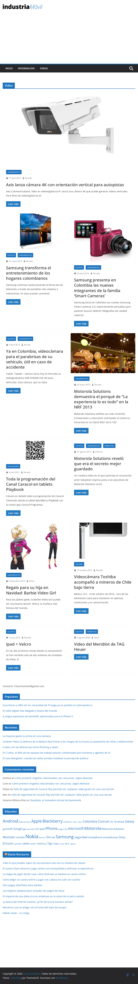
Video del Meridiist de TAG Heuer (99, 646)
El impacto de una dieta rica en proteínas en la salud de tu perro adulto (43, 896)
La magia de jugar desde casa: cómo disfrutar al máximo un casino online (44, 874)
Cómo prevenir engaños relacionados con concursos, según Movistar (54, 778)
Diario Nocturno (18, 854)
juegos (61, 829)
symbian (18, 843)
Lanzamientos (13, 172)
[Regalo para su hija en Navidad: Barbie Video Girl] (35, 546)
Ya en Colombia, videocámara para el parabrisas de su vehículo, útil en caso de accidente (34, 359)
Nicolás (28, 178)
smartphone (95, 837)
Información (26, 68)
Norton (42, 837)
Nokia (31, 836)
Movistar (9, 837)
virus (62, 843)
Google (17, 829)
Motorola (92, 828)
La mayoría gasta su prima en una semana (27, 736)
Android (10, 821)
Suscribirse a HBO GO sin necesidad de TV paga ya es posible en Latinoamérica (47, 705)
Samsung (65, 836)
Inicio (9, 68)
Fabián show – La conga (16, 913)
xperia (72, 844)
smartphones (110, 837)
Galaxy (129, 821)
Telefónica (42, 843)
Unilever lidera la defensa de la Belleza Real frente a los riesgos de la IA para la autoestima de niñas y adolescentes (68, 741)
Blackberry (52, 821)
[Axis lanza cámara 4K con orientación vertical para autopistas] (69, 129)
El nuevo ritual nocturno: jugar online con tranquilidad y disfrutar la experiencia (48, 868)
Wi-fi (67, 843)
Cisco (75, 822)
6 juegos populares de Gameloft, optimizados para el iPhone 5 (38, 716)
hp (28, 829)
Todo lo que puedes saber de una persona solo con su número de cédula (44, 863)
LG (65, 828)
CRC (111, 821)
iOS (37, 828)
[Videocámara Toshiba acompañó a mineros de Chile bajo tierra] (103, 541)
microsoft (76, 828)
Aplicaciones (13, 466)
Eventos (79, 446)
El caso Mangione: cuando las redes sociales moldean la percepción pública (45, 758)
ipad (42, 828)
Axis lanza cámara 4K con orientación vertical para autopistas (65, 184)
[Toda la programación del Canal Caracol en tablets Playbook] (35, 450)
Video (56, 843)
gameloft (8, 828)
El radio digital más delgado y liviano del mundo (30, 710)
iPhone (51, 828)
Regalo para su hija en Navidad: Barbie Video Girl (31, 590)
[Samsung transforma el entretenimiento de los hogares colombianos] (35, 232)
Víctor (31, 581)
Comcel (103, 821)
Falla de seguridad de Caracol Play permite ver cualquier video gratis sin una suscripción (64, 789)
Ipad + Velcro (18, 644)
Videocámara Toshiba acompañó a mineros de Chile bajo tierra (102, 582)
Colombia (90, 821)
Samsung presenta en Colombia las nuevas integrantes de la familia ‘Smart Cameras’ (97, 287)
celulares (67, 821)
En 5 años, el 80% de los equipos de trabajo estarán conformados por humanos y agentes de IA (56, 752)
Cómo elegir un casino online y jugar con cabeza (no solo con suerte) (41, 879)
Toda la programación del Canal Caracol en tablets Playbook (30, 484)
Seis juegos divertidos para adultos (22, 885)
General (79, 564)
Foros (44, 68)
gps (25, 828)
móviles (20, 837)
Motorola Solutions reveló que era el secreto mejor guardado (99, 464)
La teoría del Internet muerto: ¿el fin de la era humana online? (38, 901)
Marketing (109, 446)
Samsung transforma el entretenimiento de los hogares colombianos (28, 273)
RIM (53, 837)
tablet (26, 843)
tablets (33, 844)
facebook (119, 821)
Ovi (48, 837)
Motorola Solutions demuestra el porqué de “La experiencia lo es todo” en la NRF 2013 (101, 399)
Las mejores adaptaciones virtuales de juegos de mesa (33, 890)
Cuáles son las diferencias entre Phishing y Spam (30, 747)
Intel (32, 829)
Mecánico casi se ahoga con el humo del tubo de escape (34, 907)
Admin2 (98, 451)
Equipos (11, 255)
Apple (36, 821)
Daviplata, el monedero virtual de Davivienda (55, 800)
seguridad (80, 837)
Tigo (50, 843)
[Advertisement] (69, 38)
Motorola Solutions (113, 828)
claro (80, 822)
